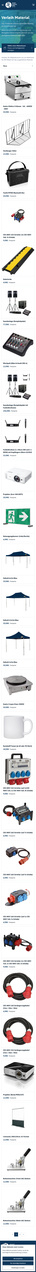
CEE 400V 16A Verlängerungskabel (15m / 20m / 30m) (16, 1007)
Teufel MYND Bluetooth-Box (13, 193)
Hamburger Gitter (10, 151)
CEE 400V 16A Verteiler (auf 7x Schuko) (18, 833)
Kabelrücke (7, 279)
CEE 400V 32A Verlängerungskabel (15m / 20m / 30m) (16, 1051)
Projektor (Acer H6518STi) (13, 494)
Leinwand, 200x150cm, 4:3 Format (16, 1137)
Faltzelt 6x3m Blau (10, 578)
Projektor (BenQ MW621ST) (13, 1095)
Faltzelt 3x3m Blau (10, 662)
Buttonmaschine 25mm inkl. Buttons (16, 1179)
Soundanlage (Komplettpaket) (14, 321)
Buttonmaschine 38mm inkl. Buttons (16, 1221)
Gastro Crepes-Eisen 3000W (13, 704)
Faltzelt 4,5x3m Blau (11, 620)
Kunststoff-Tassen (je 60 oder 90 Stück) (17, 746)
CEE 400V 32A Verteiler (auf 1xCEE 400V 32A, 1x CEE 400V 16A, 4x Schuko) (18, 789)
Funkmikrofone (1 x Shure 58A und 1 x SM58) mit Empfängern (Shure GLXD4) (17, 451)
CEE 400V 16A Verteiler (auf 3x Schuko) (18, 875)
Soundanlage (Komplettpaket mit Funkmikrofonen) (15, 406)
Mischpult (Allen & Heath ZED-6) (15, 363)
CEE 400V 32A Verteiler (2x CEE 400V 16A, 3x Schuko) (17, 236)
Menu (5, 66)
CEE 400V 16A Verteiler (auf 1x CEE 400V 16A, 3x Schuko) (16, 917)
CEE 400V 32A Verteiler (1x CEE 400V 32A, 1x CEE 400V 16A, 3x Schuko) (17, 962)
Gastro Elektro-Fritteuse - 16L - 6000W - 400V (17, 107)
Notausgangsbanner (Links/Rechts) (16, 536)
